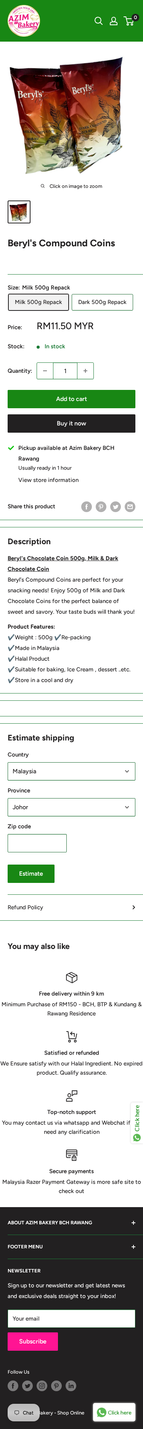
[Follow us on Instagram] (42, 1386)
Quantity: (20, 370)
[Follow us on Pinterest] (56, 1386)
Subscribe (33, 1341)
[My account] (113, 21)
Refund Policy (25, 907)
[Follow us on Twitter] (27, 1386)
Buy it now (71, 423)
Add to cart (71, 399)
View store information (48, 480)
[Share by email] (130, 506)
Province (19, 790)
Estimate (31, 873)
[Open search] (99, 21)
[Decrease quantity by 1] (45, 371)
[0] (129, 21)
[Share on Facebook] (86, 506)
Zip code (19, 826)
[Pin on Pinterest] (101, 506)
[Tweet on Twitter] (115, 506)
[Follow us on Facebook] (13, 1386)
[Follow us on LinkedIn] (71, 1386)
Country (18, 754)
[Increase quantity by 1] (85, 371)
